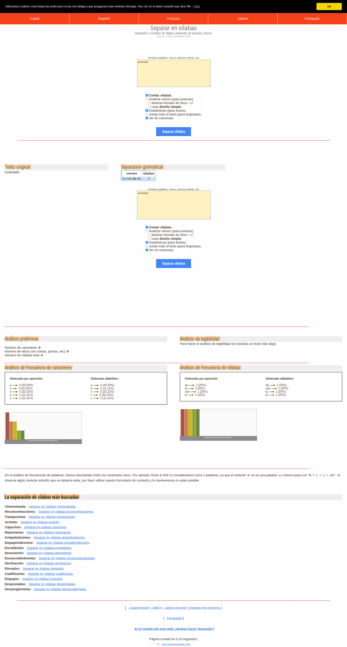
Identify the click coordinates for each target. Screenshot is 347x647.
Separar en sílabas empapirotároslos (62, 543)
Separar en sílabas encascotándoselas (67, 558)
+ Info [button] (196, 6)
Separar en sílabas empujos (42, 579)
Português (312, 18)
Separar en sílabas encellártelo (49, 548)
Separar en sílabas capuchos (45, 527)
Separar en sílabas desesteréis (49, 553)
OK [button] (329, 6)
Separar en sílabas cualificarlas (50, 574)
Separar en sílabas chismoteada (52, 506)
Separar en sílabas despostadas (52, 584)
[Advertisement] (173, 46)
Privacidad (174, 618)
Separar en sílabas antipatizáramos (59, 537)
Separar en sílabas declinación (49, 563)
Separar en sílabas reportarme (49, 532)
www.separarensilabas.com (176, 644)
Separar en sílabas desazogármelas (60, 589)
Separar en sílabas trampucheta (52, 517)
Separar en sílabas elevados (43, 568)
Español (104, 18)
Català (34, 18)
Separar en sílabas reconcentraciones (65, 511)
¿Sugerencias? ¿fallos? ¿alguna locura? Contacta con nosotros (174, 608)
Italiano (243, 18)
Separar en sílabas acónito (39, 522)
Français (173, 18)
